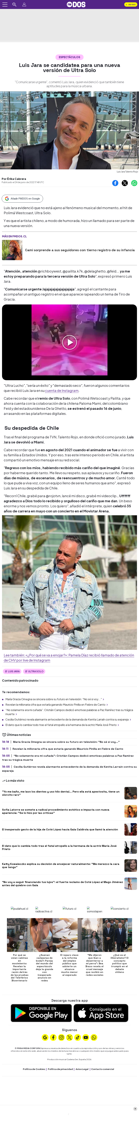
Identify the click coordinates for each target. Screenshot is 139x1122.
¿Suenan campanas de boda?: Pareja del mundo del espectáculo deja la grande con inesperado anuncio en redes (44, 967)
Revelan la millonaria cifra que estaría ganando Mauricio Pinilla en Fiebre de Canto (55, 704)
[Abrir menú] (5, 4)
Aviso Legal (82, 1069)
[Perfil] (24, 4)
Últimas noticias (18, 735)
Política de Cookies (34, 1069)
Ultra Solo (36, 671)
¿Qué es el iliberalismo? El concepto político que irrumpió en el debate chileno (119, 963)
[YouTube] (85, 1037)
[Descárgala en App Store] (100, 1012)
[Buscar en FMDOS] (14, 4)
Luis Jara (14, 671)
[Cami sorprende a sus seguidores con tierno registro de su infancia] (12, 250)
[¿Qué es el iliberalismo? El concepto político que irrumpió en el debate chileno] (119, 935)
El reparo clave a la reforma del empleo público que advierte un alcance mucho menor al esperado (69, 964)
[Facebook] (53, 1037)
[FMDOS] (76, 4)
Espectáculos (69, 57)
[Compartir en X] (125, 183)
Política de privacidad (60, 1069)
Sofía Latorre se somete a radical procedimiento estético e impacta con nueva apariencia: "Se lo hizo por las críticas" (55, 811)
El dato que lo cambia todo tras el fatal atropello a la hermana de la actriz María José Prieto (61, 725)
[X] (69, 1037)
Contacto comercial (102, 1069)
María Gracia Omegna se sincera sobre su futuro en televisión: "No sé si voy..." (53, 699)
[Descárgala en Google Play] (41, 1012)
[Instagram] (61, 1037)
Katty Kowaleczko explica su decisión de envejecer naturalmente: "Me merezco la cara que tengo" (60, 865)
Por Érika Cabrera (14, 179)
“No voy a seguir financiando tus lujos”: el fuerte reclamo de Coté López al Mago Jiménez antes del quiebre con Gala (62, 883)
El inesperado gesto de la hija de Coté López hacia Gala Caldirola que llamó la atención (60, 829)
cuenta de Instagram (61, 390)
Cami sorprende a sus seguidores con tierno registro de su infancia (80, 250)
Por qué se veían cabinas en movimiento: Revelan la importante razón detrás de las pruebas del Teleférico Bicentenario (19, 967)
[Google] (45, 1037)
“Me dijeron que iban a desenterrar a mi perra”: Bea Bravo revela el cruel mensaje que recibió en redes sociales (94, 964)
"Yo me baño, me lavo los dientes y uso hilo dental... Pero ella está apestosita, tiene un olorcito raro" (61, 793)
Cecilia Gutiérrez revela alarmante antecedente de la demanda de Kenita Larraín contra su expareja (67, 719)
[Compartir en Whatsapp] (134, 183)
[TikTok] (77, 1037)
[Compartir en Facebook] (115, 183)
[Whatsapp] (93, 1037)
